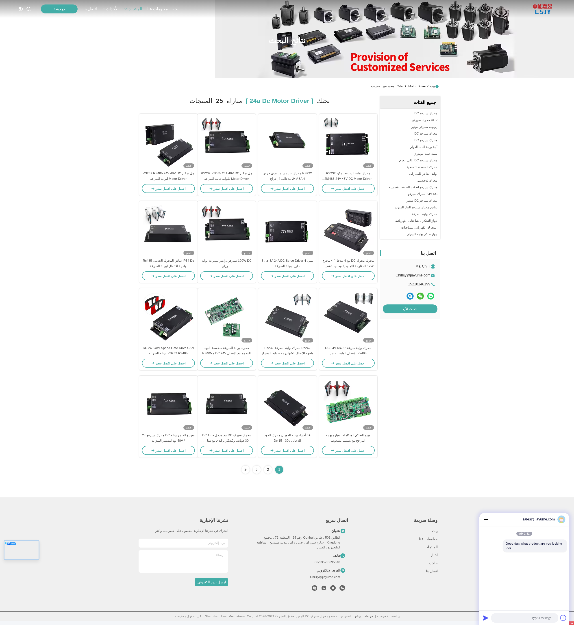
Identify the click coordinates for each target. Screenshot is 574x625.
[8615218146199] (324, 589)
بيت (176, 9)
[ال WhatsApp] (431, 296)
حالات (433, 563)
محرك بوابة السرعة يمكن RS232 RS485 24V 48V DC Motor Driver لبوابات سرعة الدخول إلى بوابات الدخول (348, 178)
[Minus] (485, 519)
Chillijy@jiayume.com (413, 275)
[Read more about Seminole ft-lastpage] (245, 470)
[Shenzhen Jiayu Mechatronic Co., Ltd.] (542, 9)
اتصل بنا (90, 9)
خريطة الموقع (364, 616)
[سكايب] (410, 296)
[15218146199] (314, 589)
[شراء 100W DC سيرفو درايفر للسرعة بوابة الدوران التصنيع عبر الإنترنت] (226, 229)
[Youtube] (333, 589)
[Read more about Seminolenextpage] (257, 470)
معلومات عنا (157, 9)
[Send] (485, 618)
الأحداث (112, 9)
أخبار (434, 555)
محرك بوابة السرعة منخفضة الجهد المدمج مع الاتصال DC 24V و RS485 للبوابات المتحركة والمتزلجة (226, 353)
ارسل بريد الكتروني (211, 582)
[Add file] (563, 618)
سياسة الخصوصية (388, 616)
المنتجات (135, 9)
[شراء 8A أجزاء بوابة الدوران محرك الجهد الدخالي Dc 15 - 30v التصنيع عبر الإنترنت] (287, 404)
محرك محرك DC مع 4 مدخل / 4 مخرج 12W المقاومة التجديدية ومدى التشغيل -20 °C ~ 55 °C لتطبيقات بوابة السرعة (348, 266)
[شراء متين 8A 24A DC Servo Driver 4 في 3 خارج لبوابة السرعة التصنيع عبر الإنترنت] (287, 229)
